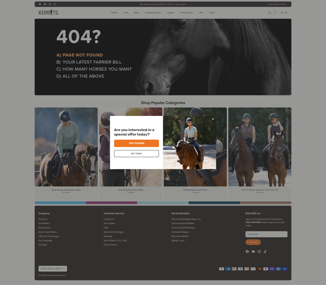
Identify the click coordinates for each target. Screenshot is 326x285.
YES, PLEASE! (136, 143)
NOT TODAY (136, 153)
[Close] (213, 119)
